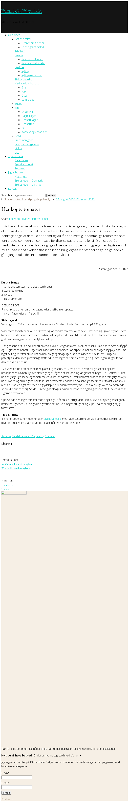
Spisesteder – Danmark (28, 180)
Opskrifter (14, 35)
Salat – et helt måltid (33, 63)
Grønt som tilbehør (33, 43)
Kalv (24, 91)
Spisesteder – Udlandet (28, 184)
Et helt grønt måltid (33, 47)
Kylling (25, 71)
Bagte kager (29, 116)
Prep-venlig (37, 436)
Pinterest (36, 219)
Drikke (18, 148)
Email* (5, 783)
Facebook (15, 219)
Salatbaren (21, 160)
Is (23, 128)
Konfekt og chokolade (35, 132)
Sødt (17, 108)
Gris (24, 87)
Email (45, 219)
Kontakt (12, 188)
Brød (18, 136)
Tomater (7, 485)
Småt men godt (24, 140)
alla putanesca (52, 419)
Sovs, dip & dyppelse (27, 144)
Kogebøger (21, 176)
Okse (25, 95)
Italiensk (6, 436)
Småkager (27, 112)
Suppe (18, 104)
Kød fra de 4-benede (27, 83)
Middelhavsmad (21, 436)
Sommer (50, 436)
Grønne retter (23, 39)
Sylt (17, 152)
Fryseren (20, 168)
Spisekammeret (24, 164)
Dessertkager (30, 120)
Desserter (28, 124)
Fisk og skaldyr (23, 79)
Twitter (26, 219)
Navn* (5, 773)
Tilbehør (20, 51)
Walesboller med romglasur (17, 464)
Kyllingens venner (32, 75)
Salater (19, 55)
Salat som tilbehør (32, 59)
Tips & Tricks (15, 156)
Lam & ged (28, 99)
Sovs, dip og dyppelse (34, 199)
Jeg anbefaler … (17, 172)
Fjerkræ (19, 67)
